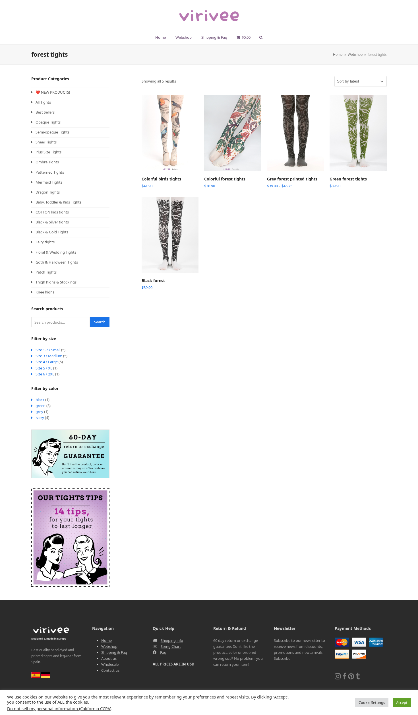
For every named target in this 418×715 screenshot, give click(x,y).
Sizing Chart (171, 646)
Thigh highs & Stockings (56, 282)
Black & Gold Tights (52, 232)
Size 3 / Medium (49, 355)
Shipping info (172, 640)
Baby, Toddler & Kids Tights (58, 202)
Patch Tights (46, 272)
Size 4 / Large (47, 361)
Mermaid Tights (49, 182)
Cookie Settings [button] (372, 702)
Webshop (109, 646)
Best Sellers (45, 112)
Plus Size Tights (48, 152)
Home (106, 640)
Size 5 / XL (44, 368)
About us (109, 658)
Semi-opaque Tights (52, 132)
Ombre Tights (47, 162)
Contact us (110, 670)
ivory (40, 417)
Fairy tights (45, 242)
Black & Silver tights (52, 222)
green (40, 405)
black (40, 399)
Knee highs (45, 292)
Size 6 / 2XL (45, 374)
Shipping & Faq (114, 652)
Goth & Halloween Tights (57, 262)
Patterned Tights (50, 172)
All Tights (43, 102)
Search (99, 321)
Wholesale (110, 664)
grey (39, 411)
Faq (163, 652)
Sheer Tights (46, 142)
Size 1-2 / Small (48, 349)
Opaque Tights (48, 122)
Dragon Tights (48, 192)
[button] (243, 37)
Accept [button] (401, 702)
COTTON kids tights (52, 212)
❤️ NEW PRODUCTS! (53, 92)
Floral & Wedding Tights (56, 252)
